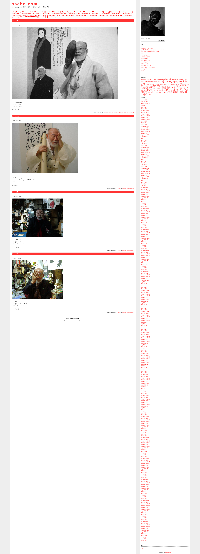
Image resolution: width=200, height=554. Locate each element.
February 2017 (145, 271)
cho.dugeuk (144, 62)
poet (91, 15)
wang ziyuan (162, 84)
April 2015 (144, 308)
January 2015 (145, 313)
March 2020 (144, 206)
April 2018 (144, 247)
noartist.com (165, 551)
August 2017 (144, 261)
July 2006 (143, 491)
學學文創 (182, 84)
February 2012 (145, 374)
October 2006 (144, 486)
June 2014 (144, 325)
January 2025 (145, 112)
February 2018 (145, 250)
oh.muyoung (145, 58)
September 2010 (145, 404)
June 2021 (144, 182)
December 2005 (145, 504)
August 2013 (144, 343)
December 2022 (145, 150)
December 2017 (145, 254)
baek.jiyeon (144, 64)
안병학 (159, 88)
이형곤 (180, 88)
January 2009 (145, 439)
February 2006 (145, 500)
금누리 (143, 86)
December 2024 (145, 114)
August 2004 (144, 532)
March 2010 (144, 415)
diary (107, 12)
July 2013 (143, 345)
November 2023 (145, 131)
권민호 (187, 84)
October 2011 (144, 381)
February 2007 (145, 479)
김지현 (151, 86)
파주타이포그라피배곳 (158, 89)
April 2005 (144, 518)
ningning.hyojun (146, 65)
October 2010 (144, 402)
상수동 (144, 88)
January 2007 (145, 481)
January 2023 (145, 149)
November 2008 (145, 443)
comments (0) (130, 112)
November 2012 (145, 359)
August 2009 (144, 427)
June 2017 (144, 264)
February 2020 (145, 208)
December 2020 (145, 191)
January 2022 (145, 170)
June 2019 (144, 222)
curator (79, 12)
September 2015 (145, 299)
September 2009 (145, 425)
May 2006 (143, 495)
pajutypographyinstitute (152, 81)
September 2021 (145, 177)
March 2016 (144, 289)
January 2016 (145, 292)
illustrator (95, 13)
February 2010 (145, 416)
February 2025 (145, 110)
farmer (14, 13)
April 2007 (144, 476)
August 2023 (144, 137)
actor (13, 12)
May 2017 (143, 266)
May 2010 (143, 411)
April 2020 (144, 205)
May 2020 (143, 203)
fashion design (26, 13)
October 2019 (144, 215)
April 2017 (144, 268)
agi (20, 12)
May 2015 (143, 306)
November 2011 (145, 380)
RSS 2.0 (142, 548)
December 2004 (145, 525)
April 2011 (143, 392)
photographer (80, 15)
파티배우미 (173, 92)
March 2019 (144, 227)
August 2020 (144, 198)
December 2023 (145, 130)
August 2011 (144, 385)
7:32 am (119, 188)
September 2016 (145, 280)
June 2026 (144, 100)
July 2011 (143, 387)
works (43, 17)
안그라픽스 (150, 88)
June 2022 (144, 161)
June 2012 (144, 367)
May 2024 (143, 123)
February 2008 (145, 458)
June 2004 (144, 535)
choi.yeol (144, 69)
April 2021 (144, 185)
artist (49, 12)
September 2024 (145, 119)
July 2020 (143, 199)
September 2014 (145, 320)
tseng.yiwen (144, 55)
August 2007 (144, 469)
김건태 (147, 86)
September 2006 (145, 488)
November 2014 (145, 317)
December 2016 (145, 275)
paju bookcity (47, 15)
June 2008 (144, 451)
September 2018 (145, 238)
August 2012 (144, 364)
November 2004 (145, 526)
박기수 (170, 86)
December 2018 (145, 233)
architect (30, 12)
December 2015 (145, 294)
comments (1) (130, 250)
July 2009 (143, 429)
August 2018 (144, 240)
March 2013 (144, 352)
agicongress (158, 79)
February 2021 (145, 187)
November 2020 (145, 193)
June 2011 (144, 388)
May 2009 (143, 432)
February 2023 (145, 147)
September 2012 (145, 362)
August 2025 (144, 105)
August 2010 (144, 406)
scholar (126, 15)
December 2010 (145, 399)
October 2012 (144, 360)
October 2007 (144, 465)
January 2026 (145, 102)
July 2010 (143, 408)
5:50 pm (105, 112)
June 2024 (144, 121)
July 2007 (143, 470)
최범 (184, 88)
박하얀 (183, 86)
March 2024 (144, 124)
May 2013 (143, 348)
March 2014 (144, 331)
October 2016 (144, 278)
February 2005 (145, 521)
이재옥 (173, 88)
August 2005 (144, 511)
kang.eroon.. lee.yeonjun (148, 67)
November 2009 (145, 422)
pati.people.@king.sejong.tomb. (150, 51)
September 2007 (145, 467)
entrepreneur (126, 12)
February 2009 (145, 437)
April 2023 (144, 143)
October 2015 (144, 297)
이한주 (177, 88)
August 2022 (144, 158)
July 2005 (143, 512)
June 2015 (144, 304)
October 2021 (144, 175)
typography (15, 17)
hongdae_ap (73, 13)
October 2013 (144, 339)
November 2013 (145, 338)
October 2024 (144, 117)
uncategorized (30, 17)
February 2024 (145, 126)
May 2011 (143, 390)
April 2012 (144, 371)
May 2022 (143, 163)
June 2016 (144, 283)
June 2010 (144, 409)
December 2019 (145, 212)
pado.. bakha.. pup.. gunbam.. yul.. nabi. (152, 50)
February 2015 (145, 311)
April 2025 (144, 107)
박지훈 (174, 86)
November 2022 (145, 152)
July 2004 (143, 533)
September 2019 (145, 217)
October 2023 (144, 133)
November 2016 (145, 276)
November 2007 (145, 463)
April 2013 (144, 350)
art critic (41, 12)
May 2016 (143, 285)
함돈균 (150, 94)
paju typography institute (174, 81)
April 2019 (144, 226)
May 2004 (143, 537)
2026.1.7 (143, 53)
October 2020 (144, 194)
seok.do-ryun (17, 176)
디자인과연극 (164, 86)
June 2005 (144, 514)
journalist (105, 13)
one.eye (32, 15)
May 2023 (143, 142)
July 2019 (143, 220)
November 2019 (145, 213)
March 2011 (144, 394)
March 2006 (144, 498)
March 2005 (144, 519)
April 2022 (144, 165)
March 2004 (144, 540)
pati (58, 15)
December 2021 (145, 171)
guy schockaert (179, 79)
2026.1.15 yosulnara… (147, 48)
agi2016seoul (148, 79)
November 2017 (145, 255)
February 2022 (145, 168)
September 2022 (145, 156)
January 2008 (145, 460)
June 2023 (144, 140)
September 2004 (145, 530)
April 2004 (144, 539)
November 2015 (145, 296)
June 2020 (144, 201)
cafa (58, 12)
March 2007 (144, 477)
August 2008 (144, 448)
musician (126, 13)
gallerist (45, 13)
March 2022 (144, 166)
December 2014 (145, 315)
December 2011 (145, 378)
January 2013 (145, 355)
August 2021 (144, 178)
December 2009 (145, 420)
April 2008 (144, 455)
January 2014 (145, 334)
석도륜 (17, 109)
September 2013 (145, 341)
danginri (98, 12)
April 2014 (144, 329)
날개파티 (156, 86)
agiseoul (167, 79)
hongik (83, 13)
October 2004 (144, 528)
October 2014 (144, 318)
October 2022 (144, 154)
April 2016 (144, 287)
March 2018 (144, 248)
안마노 (156, 88)
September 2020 (145, 196)
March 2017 (144, 269)
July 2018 (143, 241)
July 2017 (143, 262)
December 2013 (145, 336)
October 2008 (144, 444)
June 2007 (144, 472)
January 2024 (145, 128)
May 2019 (143, 224)
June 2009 (144, 430)
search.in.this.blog (145, 38)
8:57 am (119, 250)
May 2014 (143, 327)
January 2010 (145, 418)
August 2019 (144, 219)
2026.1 (143, 46)
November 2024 (145, 116)
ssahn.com (25, 4)
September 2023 (145, 135)
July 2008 (143, 450)
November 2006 (145, 485)
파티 (150, 92)
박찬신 (178, 86)
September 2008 (145, 446)
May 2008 (143, 453)
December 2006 (145, 483)
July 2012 (143, 366)
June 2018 (144, 243)
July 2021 (143, 180)
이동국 (168, 88)
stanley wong (149, 84)
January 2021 (145, 189)
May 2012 (143, 369)
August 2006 (144, 490)
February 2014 (145, 332)
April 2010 (144, 413)
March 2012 (144, 373)
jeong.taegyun (145, 60)
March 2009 (144, 435)
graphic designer (57, 13)
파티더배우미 (163, 92)
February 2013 (145, 353)
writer (51, 17)
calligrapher (69, 12)
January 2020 (145, 210)
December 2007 (145, 462)
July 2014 (143, 324)
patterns (68, 15)
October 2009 (144, 423)
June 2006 (144, 493)
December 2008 (145, 441)
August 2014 (144, 322)
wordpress (168, 552)
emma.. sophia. (145, 57)
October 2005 (144, 507)
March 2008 (144, 457)
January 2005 (145, 523)
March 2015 (144, 310)
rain (142, 71)
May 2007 (143, 474)
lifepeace (115, 13)
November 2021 (145, 173)
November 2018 (145, 234)
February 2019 (145, 229)
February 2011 (145, 395)
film (37, 13)
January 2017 (145, 273)
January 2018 (145, 252)
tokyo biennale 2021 (18, 15)
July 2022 (143, 159)
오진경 (164, 88)
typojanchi (156, 84)
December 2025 (145, 103)
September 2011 (145, 383)
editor (116, 12)
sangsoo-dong (114, 15)
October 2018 (144, 236)
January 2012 (145, 376)
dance (89, 12)
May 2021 (143, 184)
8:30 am (119, 312)
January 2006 (145, 502)
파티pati (156, 92)
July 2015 (143, 303)
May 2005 (143, 516)
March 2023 (144, 145)
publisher (102, 15)
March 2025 (144, 109)
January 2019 (145, 231)
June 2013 (144, 346)
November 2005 (145, 505)
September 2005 (145, 509)
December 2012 (145, 357)
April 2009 (144, 434)
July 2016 (143, 282)
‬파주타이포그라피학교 (173, 84)
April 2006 (144, 497)
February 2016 (145, 290)
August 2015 (144, 301)
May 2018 (143, 245)
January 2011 (144, 397)
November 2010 (145, 400)
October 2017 (144, 257)
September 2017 (145, 259)
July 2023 (143, 138)
